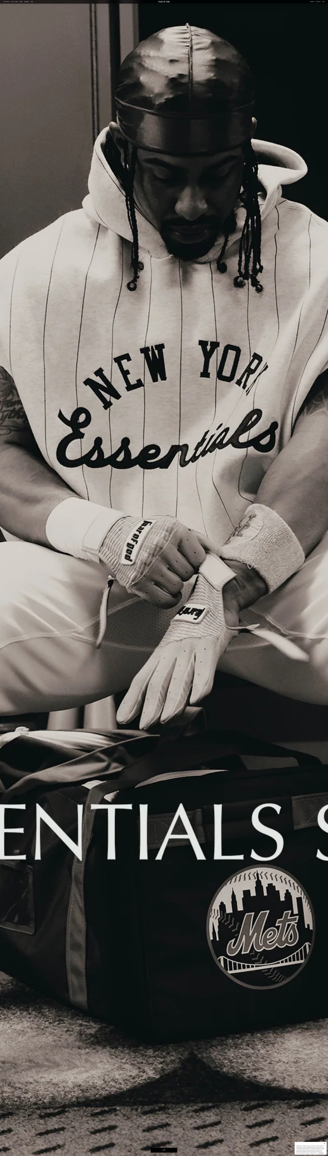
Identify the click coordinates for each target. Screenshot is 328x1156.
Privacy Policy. (321, 1153)
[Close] (324, 1144)
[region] (311, 1148)
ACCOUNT (318, 1)
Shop (164, 1150)
